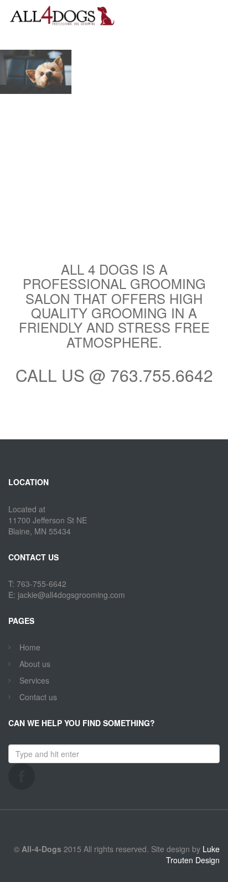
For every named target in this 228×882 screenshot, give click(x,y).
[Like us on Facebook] (21, 776)
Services (34, 680)
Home (29, 647)
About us (34, 663)
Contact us (38, 696)
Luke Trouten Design (193, 854)
